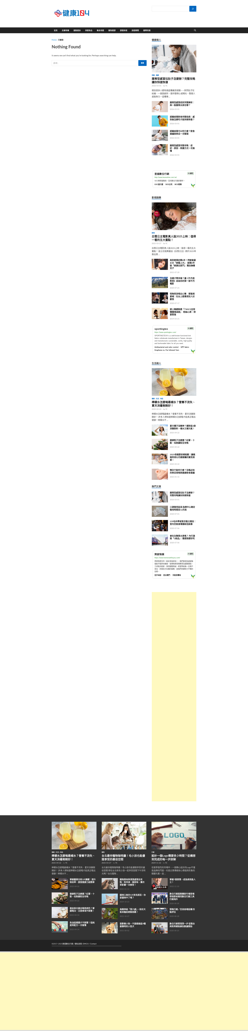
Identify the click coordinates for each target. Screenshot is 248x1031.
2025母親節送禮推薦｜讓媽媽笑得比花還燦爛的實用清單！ (182, 457)
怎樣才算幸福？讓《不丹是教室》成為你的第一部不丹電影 (182, 281)
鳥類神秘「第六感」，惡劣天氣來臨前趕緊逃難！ (133, 910)
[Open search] (195, 30)
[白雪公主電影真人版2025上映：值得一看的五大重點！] (174, 204)
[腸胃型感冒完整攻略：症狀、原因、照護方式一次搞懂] (160, 145)
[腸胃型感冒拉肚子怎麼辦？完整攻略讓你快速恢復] (174, 46)
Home (54, 40)
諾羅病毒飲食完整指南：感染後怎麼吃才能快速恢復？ (182, 118)
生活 (157, 399)
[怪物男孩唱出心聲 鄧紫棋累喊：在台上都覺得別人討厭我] (160, 294)
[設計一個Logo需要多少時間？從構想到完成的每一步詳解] (174, 823)
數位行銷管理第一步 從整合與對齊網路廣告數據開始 (182, 924)
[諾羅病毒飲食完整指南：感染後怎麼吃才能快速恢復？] (160, 117)
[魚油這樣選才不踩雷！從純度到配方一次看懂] (60, 923)
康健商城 (123, 30)
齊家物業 (159, 554)
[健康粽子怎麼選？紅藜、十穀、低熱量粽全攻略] (160, 440)
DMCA (86, 944)
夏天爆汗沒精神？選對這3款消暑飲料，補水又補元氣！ (183, 427)
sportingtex (161, 329)
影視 (153, 233)
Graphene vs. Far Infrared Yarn (166, 350)
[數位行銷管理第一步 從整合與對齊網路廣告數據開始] (160, 924)
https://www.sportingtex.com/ (165, 332)
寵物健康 (112, 30)
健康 (157, 75)
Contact (93, 944)
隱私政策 (78, 944)
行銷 (153, 852)
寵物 (103, 852)
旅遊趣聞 (135, 30)
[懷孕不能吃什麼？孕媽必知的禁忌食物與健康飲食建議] (160, 470)
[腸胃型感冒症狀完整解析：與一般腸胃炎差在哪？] (160, 102)
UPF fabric (185, 347)
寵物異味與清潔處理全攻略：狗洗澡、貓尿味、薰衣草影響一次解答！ (132, 882)
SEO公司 (168, 184)
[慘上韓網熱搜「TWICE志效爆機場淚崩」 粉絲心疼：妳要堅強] (160, 309)
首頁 (55, 30)
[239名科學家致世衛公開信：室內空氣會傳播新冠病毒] (160, 521)
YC (166, 86)
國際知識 (146, 30)
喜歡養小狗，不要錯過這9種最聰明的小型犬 (133, 924)
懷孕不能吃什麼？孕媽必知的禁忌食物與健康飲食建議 (182, 471)
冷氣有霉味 (176, 575)
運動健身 (77, 30)
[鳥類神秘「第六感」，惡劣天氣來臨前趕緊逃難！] (110, 909)
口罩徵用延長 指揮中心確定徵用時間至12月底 (182, 508)
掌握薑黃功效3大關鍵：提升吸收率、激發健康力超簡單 (83, 880)
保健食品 (88, 30)
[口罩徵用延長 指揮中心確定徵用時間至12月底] (160, 507)
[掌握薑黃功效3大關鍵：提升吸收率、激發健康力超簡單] (60, 879)
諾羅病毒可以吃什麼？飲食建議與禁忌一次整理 (182, 132)
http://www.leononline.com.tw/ (165, 177)
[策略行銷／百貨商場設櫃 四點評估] (160, 909)
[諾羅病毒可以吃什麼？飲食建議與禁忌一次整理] (160, 131)
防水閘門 (166, 575)
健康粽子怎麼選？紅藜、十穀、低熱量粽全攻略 (182, 441)
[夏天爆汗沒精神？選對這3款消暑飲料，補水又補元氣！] (160, 426)
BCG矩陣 (178, 184)
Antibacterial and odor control (166, 347)
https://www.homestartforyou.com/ (167, 558)
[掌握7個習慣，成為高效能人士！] (160, 879)
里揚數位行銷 (161, 174)
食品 (161, 399)
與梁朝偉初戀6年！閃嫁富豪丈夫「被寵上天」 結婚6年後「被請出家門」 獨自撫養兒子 (183, 264)
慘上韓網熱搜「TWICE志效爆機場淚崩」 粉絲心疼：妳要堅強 (183, 312)
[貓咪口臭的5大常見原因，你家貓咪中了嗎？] (110, 895)
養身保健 (100, 30)
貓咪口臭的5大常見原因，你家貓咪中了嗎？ (133, 896)
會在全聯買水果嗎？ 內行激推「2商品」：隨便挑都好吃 (182, 537)
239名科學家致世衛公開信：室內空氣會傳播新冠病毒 (183, 522)
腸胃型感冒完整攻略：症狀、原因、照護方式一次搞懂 (182, 148)
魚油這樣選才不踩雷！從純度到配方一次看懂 (82, 923)
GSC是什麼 (158, 184)
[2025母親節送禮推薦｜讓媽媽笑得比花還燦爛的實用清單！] (160, 454)
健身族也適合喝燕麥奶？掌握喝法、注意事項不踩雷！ (82, 909)
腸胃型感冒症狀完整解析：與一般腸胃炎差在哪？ (182, 103)
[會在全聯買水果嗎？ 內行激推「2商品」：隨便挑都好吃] (160, 536)
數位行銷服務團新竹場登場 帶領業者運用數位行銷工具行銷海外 (182, 896)
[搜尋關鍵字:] (99, 63)
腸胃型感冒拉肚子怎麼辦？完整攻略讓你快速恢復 (182, 493)
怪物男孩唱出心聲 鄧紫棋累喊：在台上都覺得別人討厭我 (182, 296)
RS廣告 (190, 173)
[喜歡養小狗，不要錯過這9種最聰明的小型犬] (110, 924)
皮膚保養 (65, 30)
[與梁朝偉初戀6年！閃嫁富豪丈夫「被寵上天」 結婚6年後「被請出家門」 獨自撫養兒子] (160, 260)
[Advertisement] (174, 696)
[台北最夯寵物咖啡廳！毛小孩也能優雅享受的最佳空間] (124, 823)
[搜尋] (192, 9)
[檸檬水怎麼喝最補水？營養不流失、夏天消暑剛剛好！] (174, 369)
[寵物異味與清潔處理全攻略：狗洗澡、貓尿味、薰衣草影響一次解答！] (110, 879)
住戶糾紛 (157, 575)
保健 (153, 75)
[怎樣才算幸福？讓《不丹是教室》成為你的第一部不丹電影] (160, 278)
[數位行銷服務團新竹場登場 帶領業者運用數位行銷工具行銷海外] (160, 894)
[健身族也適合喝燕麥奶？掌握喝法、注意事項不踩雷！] (60, 908)
